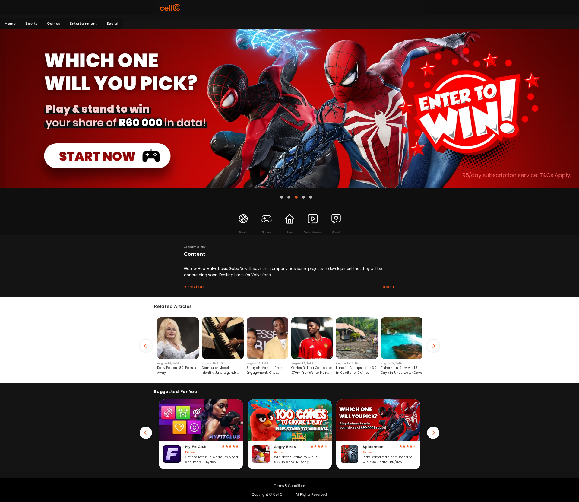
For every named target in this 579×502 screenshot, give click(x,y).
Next (388, 286)
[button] (281, 197)
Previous (195, 286)
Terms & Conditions (289, 486)
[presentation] (145, 345)
